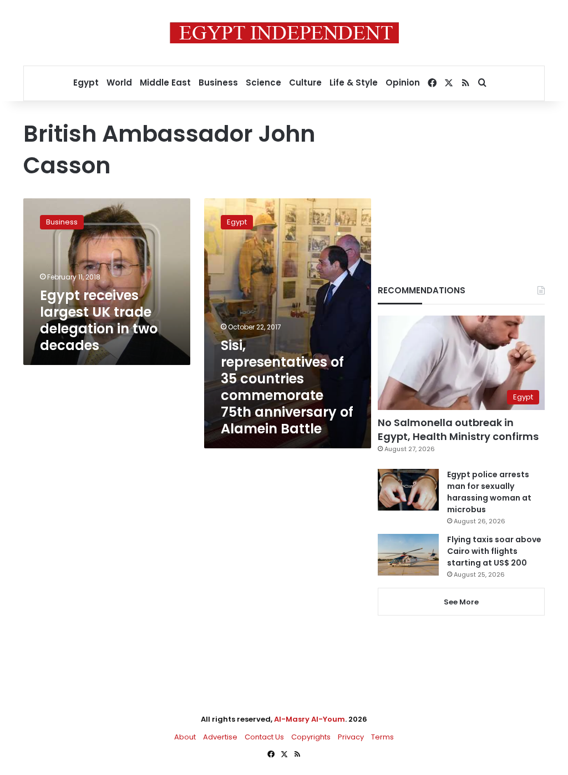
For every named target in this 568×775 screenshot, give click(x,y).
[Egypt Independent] (284, 32)
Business (218, 82)
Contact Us (264, 737)
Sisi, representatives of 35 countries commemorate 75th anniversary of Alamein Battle (287, 387)
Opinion (403, 82)
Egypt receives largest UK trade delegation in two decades (99, 320)
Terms (382, 737)
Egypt (86, 82)
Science (263, 82)
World (119, 82)
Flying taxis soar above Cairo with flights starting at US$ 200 (494, 551)
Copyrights (311, 737)
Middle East (165, 82)
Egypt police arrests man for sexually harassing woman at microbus (489, 492)
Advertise (220, 737)
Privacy (351, 737)
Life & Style (353, 82)
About (185, 737)
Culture (305, 82)
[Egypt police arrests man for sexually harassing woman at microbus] (408, 490)
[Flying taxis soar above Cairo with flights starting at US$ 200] (408, 555)
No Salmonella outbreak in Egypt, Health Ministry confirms (458, 429)
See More (461, 602)
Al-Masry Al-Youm (309, 719)
